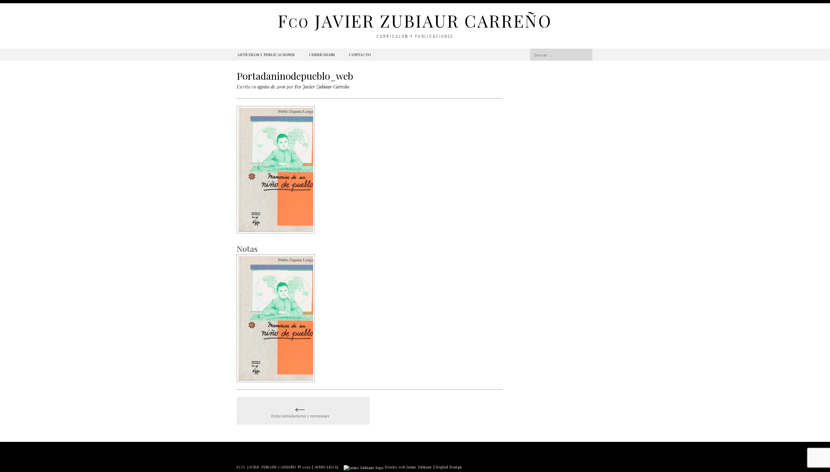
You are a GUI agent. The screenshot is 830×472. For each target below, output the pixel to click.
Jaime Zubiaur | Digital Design (434, 467)
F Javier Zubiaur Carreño (415, 20)
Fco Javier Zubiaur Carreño (322, 87)
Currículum (322, 54)
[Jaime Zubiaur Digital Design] (364, 467)
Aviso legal (326, 467)
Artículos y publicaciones (266, 54)
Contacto (360, 54)
